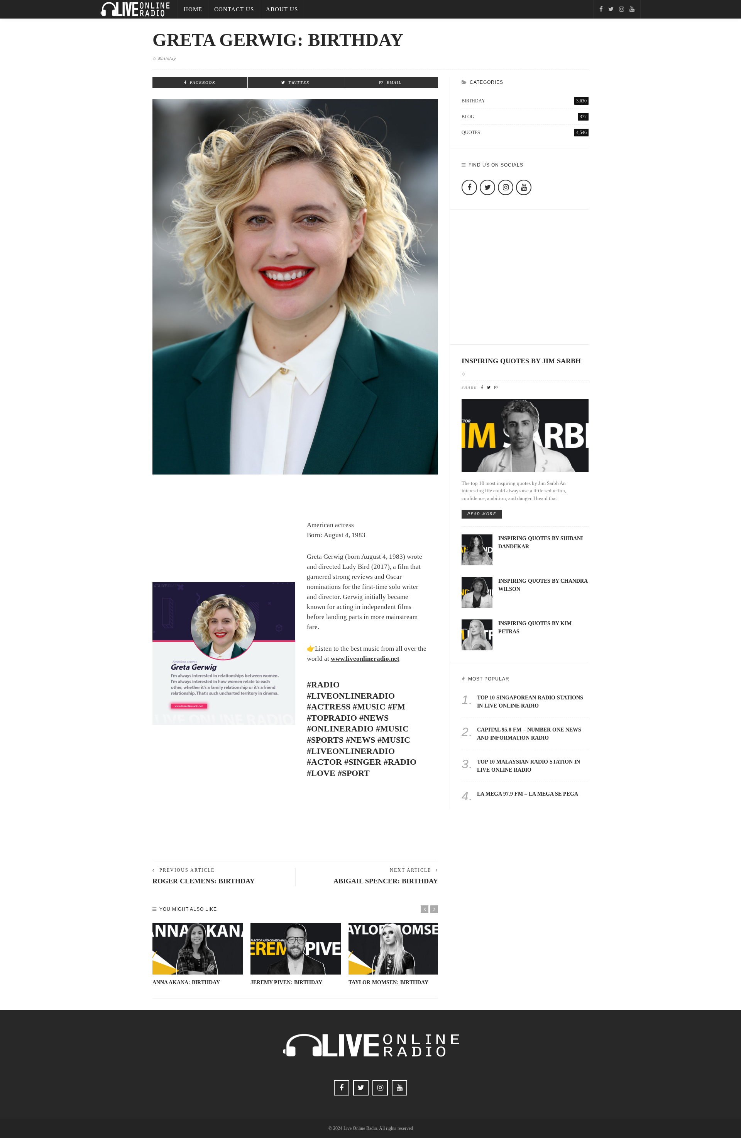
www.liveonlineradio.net (365, 658)
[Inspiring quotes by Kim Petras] (477, 634)
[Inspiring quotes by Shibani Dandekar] (477, 549)
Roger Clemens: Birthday (203, 881)
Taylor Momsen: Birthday (388, 982)
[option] (197, 955)
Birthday (167, 58)
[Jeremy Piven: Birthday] (295, 949)
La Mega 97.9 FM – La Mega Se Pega (527, 794)
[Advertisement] (295, 827)
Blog (524, 116)
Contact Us (234, 9)
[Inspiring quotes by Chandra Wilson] (477, 591)
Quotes (524, 132)
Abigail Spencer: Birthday (385, 881)
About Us (282, 9)
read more (481, 514)
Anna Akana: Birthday (186, 982)
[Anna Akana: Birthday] (197, 949)
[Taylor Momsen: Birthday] (394, 949)
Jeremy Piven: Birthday (286, 982)
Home (193, 9)
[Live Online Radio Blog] (135, 8)
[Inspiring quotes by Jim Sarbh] (525, 435)
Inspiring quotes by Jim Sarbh (521, 361)
